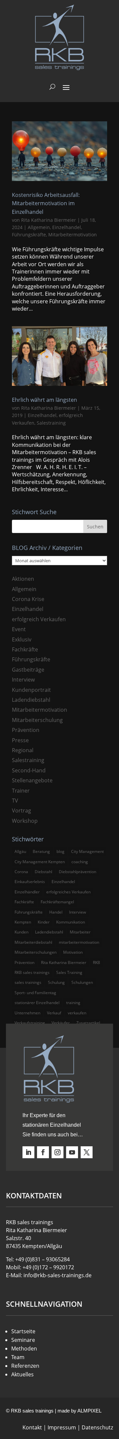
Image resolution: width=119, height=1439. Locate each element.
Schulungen (82, 982)
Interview (23, 679)
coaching (79, 862)
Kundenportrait (31, 689)
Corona (21, 871)
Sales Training (69, 972)
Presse (20, 740)
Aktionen (23, 578)
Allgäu (20, 851)
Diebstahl (43, 871)
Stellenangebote (32, 780)
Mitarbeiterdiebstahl (33, 942)
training (73, 1002)
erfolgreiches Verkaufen (68, 892)
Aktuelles (22, 1374)
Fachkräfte (25, 649)
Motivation (73, 952)
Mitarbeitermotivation (72, 234)
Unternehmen (27, 1013)
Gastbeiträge (28, 669)
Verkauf (54, 1013)
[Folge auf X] (87, 1152)
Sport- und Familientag (35, 992)
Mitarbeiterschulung (37, 720)
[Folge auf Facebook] (43, 1152)
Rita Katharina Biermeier (48, 220)
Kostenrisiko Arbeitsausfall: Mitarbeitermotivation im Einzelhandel (46, 203)
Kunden (21, 932)
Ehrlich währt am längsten (44, 399)
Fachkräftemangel (57, 902)
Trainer (21, 790)
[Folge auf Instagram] (57, 1152)
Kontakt (32, 1427)
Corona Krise (28, 599)
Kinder (44, 922)
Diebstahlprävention (77, 871)
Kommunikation (70, 922)
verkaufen (77, 1013)
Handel (55, 912)
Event (19, 629)
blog (60, 851)
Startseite (23, 1331)
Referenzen (25, 1365)
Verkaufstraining (30, 1023)
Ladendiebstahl (31, 699)
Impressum (62, 1427)
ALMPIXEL (89, 1410)
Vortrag (21, 810)
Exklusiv (21, 639)
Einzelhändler (27, 892)
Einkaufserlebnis (30, 881)
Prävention (25, 730)
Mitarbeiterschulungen (36, 952)
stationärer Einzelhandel (37, 1002)
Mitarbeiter (80, 932)
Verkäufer (61, 1023)
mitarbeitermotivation (79, 942)
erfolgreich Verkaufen (39, 619)
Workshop (25, 820)
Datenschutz (97, 1427)
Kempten (23, 922)
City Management (87, 851)
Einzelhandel (66, 227)
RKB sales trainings (32, 972)
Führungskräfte (29, 234)
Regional (22, 750)
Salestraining (51, 423)
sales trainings (28, 982)
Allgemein (39, 227)
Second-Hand (29, 770)
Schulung (56, 982)
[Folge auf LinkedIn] (28, 1152)
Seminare (23, 1340)
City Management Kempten (40, 862)
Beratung (41, 851)
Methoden (24, 1348)
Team (17, 1357)
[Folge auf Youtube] (72, 1152)
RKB (96, 962)
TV (15, 800)
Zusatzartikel (88, 1023)
